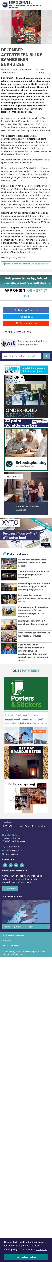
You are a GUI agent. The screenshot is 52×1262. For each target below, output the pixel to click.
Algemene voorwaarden (13, 935)
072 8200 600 (13, 846)
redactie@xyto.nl (14, 850)
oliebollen (22, 257)
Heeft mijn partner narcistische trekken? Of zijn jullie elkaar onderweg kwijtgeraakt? (34, 586)
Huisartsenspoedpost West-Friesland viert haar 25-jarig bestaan (32, 562)
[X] (11, 865)
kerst (6, 257)
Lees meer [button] (41, 1249)
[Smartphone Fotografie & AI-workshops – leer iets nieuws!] (9, 624)
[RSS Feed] (22, 865)
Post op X (27, 316)
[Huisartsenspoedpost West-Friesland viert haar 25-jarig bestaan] (9, 563)
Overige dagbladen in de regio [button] (18, 926)
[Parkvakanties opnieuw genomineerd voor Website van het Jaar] (9, 599)
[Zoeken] (46, 356)
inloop (13, 257)
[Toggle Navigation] (47, 5)
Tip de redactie (28, 323)
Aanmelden (10, 888)
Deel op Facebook (28, 310)
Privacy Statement (11, 945)
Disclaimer (7, 940)
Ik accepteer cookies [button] (26, 1257)
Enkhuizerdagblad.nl (20, 2)
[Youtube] (16, 865)
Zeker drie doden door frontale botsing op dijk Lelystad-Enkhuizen (33, 574)
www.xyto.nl (12, 854)
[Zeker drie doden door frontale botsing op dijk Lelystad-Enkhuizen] (9, 575)
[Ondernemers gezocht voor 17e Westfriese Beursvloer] (9, 636)
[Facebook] (5, 865)
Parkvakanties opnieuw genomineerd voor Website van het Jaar (34, 598)
